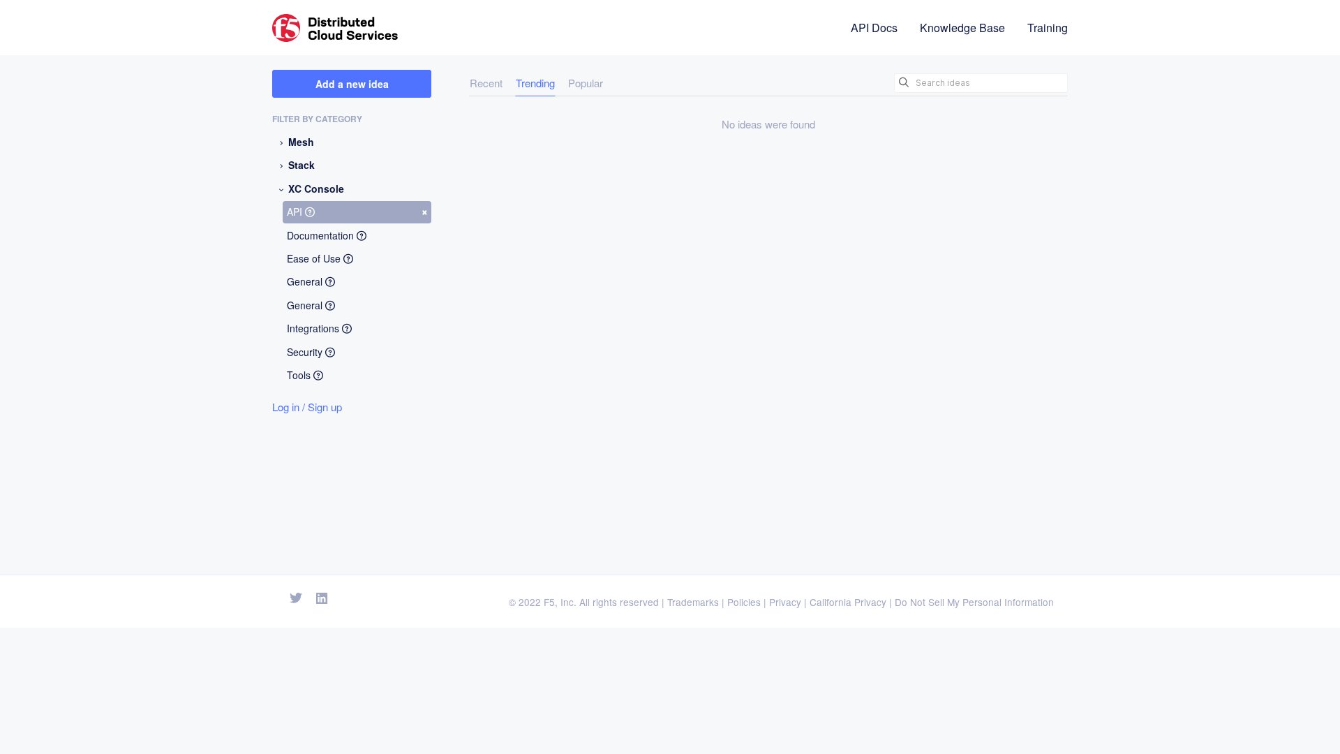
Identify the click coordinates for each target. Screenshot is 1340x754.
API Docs (874, 28)
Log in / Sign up (307, 406)
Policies (744, 602)
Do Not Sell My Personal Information (974, 602)
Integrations (314, 328)
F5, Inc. (560, 602)
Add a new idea (352, 84)
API (357, 211)
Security (306, 352)
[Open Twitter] (296, 598)
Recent (486, 82)
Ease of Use (315, 258)
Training (1047, 28)
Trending (535, 82)
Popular (585, 82)
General (306, 281)
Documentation (322, 235)
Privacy (785, 602)
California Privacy (848, 602)
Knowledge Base (962, 28)
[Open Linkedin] (322, 598)
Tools (300, 375)
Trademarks (693, 602)
